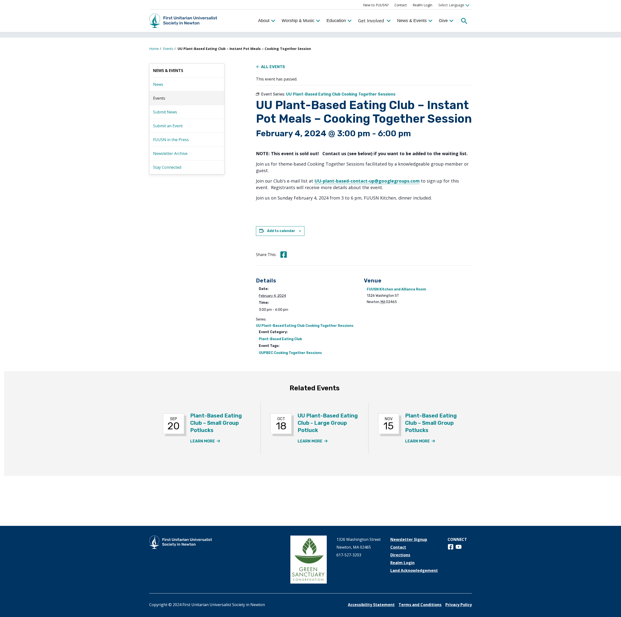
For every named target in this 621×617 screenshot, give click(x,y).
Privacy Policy (458, 604)
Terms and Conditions (420, 604)
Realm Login (422, 5)
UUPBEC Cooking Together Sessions (290, 353)
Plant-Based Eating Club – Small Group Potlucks (216, 422)
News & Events (412, 20)
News (158, 84)
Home (154, 48)
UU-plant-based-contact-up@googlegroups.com (367, 181)
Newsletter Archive (170, 153)
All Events (273, 66)
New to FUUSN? (376, 5)
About (264, 20)
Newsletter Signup (408, 539)
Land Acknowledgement (414, 570)
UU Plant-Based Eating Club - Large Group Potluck (328, 422)
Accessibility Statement (371, 604)
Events (168, 48)
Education (336, 20)
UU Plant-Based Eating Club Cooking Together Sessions (304, 326)
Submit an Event (168, 125)
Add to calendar (281, 231)
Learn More (205, 441)
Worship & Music (298, 20)
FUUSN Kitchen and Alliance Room (396, 289)
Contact (400, 5)
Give (443, 20)
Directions (400, 555)
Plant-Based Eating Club (280, 339)
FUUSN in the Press (171, 139)
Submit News (165, 112)
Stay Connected (167, 167)
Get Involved (371, 21)
